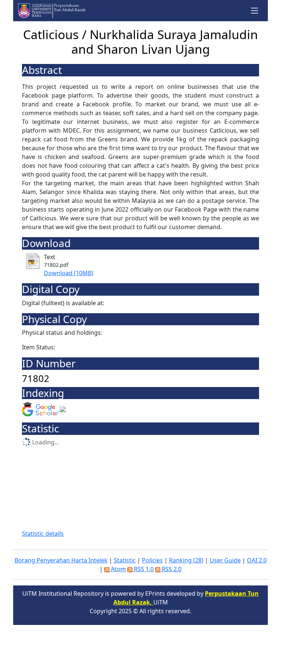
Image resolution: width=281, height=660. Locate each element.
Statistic (125, 560)
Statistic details (43, 534)
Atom (117, 569)
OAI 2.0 (257, 560)
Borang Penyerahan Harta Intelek (61, 560)
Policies (152, 560)
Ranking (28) (186, 560)
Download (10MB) (68, 273)
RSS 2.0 (170, 569)
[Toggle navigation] (254, 10)
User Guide (225, 560)
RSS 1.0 (143, 569)
